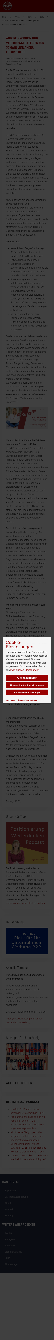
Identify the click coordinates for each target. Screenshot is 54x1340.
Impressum (10, 700)
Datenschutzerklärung (27, 700)
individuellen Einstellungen (24, 670)
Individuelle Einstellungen (27, 692)
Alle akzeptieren (27, 677)
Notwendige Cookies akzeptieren (27, 685)
